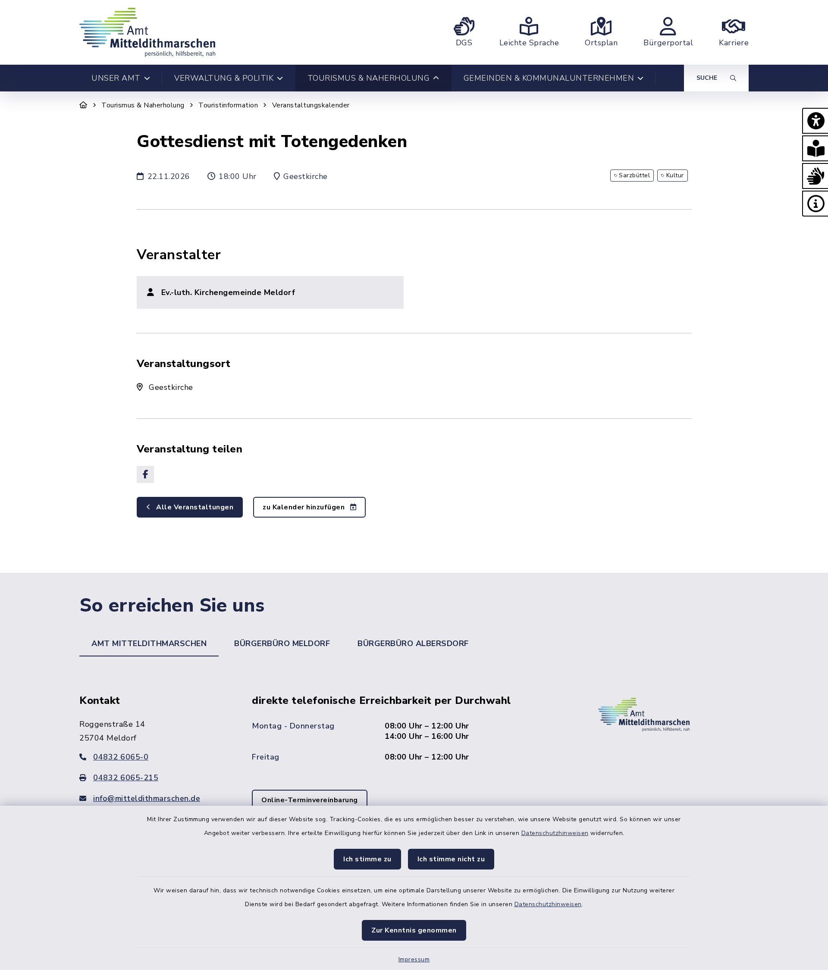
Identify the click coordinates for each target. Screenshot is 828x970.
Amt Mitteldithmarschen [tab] (149, 643)
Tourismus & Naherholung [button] (368, 78)
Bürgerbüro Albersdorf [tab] (413, 643)
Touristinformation (228, 105)
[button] (815, 121)
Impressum (414, 959)
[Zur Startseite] (83, 105)
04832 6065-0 (120, 757)
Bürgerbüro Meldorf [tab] (282, 643)
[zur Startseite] (147, 32)
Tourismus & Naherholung (143, 105)
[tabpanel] (414, 764)
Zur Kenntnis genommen (414, 930)
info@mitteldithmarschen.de (146, 798)
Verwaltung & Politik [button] (223, 78)
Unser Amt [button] (116, 78)
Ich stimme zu (367, 859)
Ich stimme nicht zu (451, 859)
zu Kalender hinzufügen (305, 507)
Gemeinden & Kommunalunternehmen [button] (549, 78)
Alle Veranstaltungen (194, 507)
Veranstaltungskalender (311, 105)
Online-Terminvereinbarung (309, 800)
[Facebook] (145, 474)
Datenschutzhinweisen (555, 833)
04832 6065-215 (125, 777)
